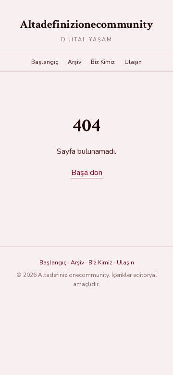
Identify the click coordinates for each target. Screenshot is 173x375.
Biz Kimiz (103, 62)
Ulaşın (133, 62)
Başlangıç (44, 62)
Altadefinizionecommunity (86, 24)
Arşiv (74, 62)
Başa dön (86, 172)
